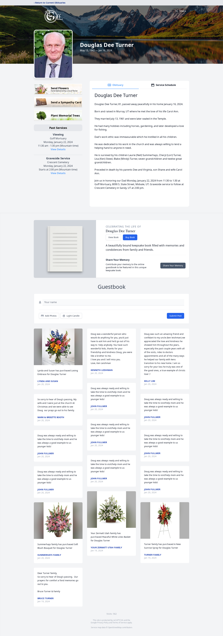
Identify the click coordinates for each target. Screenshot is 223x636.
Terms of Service (120, 622)
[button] (58, 347)
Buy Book (130, 237)
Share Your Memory (173, 265)
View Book (113, 237)
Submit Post (175, 315)
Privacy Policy (103, 622)
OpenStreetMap (115, 627)
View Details (58, 149)
